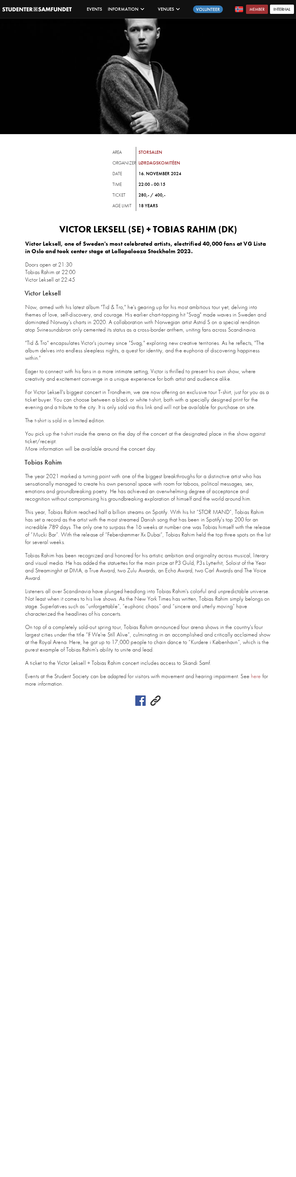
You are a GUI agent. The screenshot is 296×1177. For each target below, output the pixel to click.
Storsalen (150, 152)
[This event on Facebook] (140, 704)
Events (94, 9)
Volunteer (208, 9)
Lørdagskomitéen (159, 163)
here (256, 676)
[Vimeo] (155, 704)
